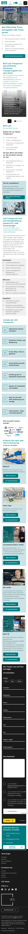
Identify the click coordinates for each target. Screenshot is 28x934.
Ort (4, 732)
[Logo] (4, 3)
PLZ (4, 725)
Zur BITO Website (19, 928)
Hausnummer (7, 717)
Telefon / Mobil (8, 739)
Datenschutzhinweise (13, 785)
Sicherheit (3, 863)
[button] (17, 121)
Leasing (3, 875)
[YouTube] (12, 889)
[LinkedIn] (16, 889)
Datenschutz (11, 928)
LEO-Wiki (3, 871)
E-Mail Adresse (8, 747)
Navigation (4, 857)
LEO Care (3, 877)
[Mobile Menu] (25, 3)
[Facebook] (2, 889)
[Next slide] (10, 121)
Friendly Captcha (24, 813)
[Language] (15, 3)
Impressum (4, 928)
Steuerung (3, 859)
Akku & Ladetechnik (6, 861)
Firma (5, 702)
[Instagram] (6, 889)
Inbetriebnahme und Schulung (8, 873)
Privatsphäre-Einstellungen (8, 930)
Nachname (7, 695)
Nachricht (6, 760)
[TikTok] (9, 889)
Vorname (6, 687)
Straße (5, 710)
